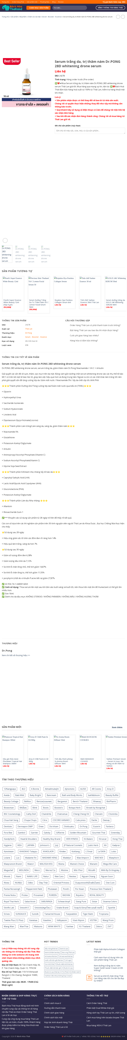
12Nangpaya (10, 789)
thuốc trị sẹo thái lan (52, 972)
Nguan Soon (107, 876)
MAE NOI (99, 857)
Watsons (38, 926)
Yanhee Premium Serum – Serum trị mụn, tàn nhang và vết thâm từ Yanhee (116, 762)
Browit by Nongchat (95, 807)
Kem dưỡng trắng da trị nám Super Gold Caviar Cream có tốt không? (108, 968)
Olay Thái (43, 882)
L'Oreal (89, 851)
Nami (18, 876)
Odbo (30, 882)
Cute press (81, 820)
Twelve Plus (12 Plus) (13, 920)
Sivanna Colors (110, 901)
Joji (56, 845)
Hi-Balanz (88, 839)
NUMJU (18, 882)
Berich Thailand (80, 801)
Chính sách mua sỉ (52, 1003)
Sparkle (111, 907)
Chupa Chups (30, 820)
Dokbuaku (69, 826)
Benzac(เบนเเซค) (44, 801)
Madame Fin (30, 857)
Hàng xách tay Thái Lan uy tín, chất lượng (106, 1012)
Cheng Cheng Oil (81, 814)
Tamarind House (52, 914)
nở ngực (68, 960)
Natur (46, 876)
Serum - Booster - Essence (52, 17)
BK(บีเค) (23, 807)
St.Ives (7, 914)
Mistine (64, 870)
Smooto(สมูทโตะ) (43, 907)
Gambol (21, 832)
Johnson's (44, 845)
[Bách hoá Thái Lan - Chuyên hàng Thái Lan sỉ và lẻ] (12, 8)
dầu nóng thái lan (51, 948)
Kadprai (116, 845)
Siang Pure (81, 901)
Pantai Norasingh (12, 889)
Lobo (113, 851)
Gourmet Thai (98, 832)
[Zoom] (5, 240)
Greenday (115, 832)
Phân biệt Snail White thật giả (100, 1008)
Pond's (66, 889)
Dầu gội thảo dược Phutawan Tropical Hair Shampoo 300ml (12, 761)
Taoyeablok (71, 914)
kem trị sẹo (64, 948)
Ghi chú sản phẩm (67, 125)
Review (61, 2)
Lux (17, 857)
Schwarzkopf (64, 901)
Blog (53, 2)
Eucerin (96, 826)
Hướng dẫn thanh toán (55, 1008)
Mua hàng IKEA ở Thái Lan (99, 1025)
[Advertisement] (63, 37)
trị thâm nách (75, 972)
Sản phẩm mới (32, 2)
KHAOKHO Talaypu (28, 851)
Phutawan (52, 889)
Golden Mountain (78, 832)
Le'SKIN (101, 851)
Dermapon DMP (25, 826)
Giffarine (60, 832)
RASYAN (66, 895)
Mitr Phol (78, 870)
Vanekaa (33, 920)
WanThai (24, 926)
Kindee (62, 851)
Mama (61, 864)
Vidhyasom (62, 920)
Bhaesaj (97, 801)
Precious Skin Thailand (100, 889)
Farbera (109, 826)
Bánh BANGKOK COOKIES (87, 760)
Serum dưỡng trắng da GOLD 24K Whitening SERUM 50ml (115, 302)
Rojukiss (80, 895)
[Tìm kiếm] (85, 8)
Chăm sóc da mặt (34, 17)
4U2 (23, 789)
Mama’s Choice (77, 864)
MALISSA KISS (46, 864)
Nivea (6, 882)
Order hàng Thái (18, 2)
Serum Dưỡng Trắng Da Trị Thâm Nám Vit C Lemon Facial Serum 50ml (38, 303)
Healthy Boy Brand (51, 839)
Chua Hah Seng (11, 820)
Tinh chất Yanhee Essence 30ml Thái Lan (89, 301)
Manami (93, 864)
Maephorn (114, 857)
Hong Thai (117, 839)
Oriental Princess (61, 882)
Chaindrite (46, 814)
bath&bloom (94, 795)
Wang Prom (108, 920)
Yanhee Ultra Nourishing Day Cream (58, 976)
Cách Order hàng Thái (97, 1003)
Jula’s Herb (93, 845)
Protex (25, 895)
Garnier (34, 832)
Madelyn (67, 857)
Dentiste (8, 826)
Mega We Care (110, 864)
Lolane (7, 857)
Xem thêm (117, 727)
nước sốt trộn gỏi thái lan (54, 960)
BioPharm (111, 801)
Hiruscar (103, 839)
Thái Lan (28, 329)
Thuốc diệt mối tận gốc (53, 968)
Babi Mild (19, 795)
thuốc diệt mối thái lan (65, 964)
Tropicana (103, 914)
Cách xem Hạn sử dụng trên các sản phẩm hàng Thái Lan (108, 958)
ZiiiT (110, 926)
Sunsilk (35, 914)
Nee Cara (59, 876)
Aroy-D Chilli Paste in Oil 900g (38, 760)
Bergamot (62, 801)
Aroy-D (110, 789)
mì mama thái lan (51, 956)
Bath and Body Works (72, 795)
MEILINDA (24, 870)
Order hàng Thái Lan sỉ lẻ (56, 1027)
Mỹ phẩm (23, 17)
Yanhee (69, 926)
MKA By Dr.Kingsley (110, 870)
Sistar (94, 901)
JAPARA (30, 845)
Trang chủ (5, 2)
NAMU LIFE (32, 876)
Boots (46, 807)
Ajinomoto (69, 789)
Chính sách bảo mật (53, 1017)
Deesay (106, 820)
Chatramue (62, 814)
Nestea (72, 876)
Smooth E (24, 907)
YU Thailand (84, 926)
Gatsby (47, 832)
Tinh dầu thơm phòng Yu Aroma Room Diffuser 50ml (64, 761)
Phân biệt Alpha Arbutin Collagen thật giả (109, 950)
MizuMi (91, 870)
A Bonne (35, 789)
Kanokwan (9, 851)
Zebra (99, 926)
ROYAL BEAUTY (97, 895)
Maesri (30, 864)
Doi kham (53, 826)
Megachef (8, 870)
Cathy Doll (31, 814)
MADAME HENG (49, 857)
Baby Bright (35, 795)
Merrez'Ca (50, 870)
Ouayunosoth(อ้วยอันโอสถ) (87, 882)
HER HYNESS (72, 839)
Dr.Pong (83, 826)
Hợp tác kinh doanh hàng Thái (58, 1022)
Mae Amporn (83, 857)
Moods (7, 876)
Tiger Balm (88, 914)
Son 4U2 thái (49, 964)
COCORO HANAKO (61, 820)
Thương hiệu (44, 2)
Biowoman (9, 807)
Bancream (51, 795)
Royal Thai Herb (11, 901)
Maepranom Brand (13, 864)
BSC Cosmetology (12, 814)
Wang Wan (9, 926)
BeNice (27, 801)
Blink (34, 807)
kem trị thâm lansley (52, 952)
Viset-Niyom (78, 920)
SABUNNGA (46, 901)
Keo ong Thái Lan (68, 952)
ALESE (83, 789)
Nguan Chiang (88, 876)
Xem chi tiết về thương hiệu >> (16, 655)
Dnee (41, 826)
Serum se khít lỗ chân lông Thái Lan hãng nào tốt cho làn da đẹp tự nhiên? (109, 978)
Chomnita (112, 814)
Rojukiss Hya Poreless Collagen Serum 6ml (64, 301)
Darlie (94, 820)
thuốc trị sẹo (68, 968)
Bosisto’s (58, 807)
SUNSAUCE (21, 914)
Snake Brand (62, 907)
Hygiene (8, 845)
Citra (44, 820)
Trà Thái (65, 972)
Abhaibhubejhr (52, 789)
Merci (37, 870)
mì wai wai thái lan (66, 956)
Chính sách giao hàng (54, 1012)
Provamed (38, 895)
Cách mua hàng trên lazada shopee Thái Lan (105, 1019)
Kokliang (76, 851)
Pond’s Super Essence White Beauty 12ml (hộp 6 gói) (12, 302)
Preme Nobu (10, 895)
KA (105, 845)
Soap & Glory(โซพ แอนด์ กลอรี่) (88, 907)
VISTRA (93, 920)
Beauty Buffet (112, 795)
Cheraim (99, 814)
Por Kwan (79, 889)
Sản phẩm (14, 17)
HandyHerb (9, 839)
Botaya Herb (74, 807)
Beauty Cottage (11, 801)
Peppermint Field (34, 889)
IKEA (19, 845)
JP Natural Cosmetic (73, 845)
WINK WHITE (54, 926)
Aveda (6, 795)
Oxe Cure (110, 882)
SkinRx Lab (9, 907)
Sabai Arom (30, 901)
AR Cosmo (96, 789)
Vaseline (47, 920)
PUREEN (53, 895)
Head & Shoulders (28, 839)
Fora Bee (8, 832)
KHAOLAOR (48, 851)
